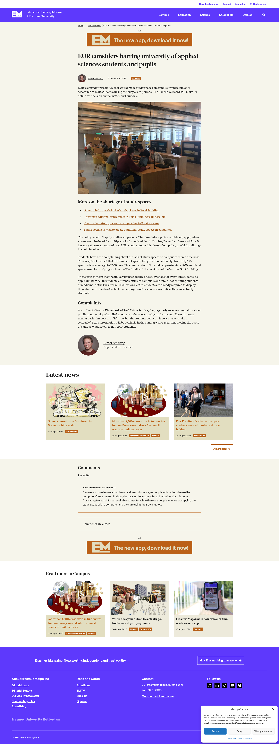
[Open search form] (263, 14)
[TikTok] (224, 685)
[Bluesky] (239, 685)
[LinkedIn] (217, 685)
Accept (215, 731)
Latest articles (94, 25)
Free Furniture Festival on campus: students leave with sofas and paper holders (198, 425)
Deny (239, 731)
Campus (136, 78)
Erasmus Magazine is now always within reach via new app (202, 621)
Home (80, 25)
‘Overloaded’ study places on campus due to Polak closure (121, 223)
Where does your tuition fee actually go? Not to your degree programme (137, 621)
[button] (273, 709)
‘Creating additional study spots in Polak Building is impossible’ (125, 217)
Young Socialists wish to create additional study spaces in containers (128, 229)
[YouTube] (232, 685)
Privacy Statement (245, 738)
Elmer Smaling (95, 78)
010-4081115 (154, 690)
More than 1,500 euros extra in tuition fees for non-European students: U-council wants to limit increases (138, 425)
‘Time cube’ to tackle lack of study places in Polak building (121, 210)
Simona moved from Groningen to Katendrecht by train (70, 423)
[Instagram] (209, 685)
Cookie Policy (230, 738)
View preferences (263, 731)
